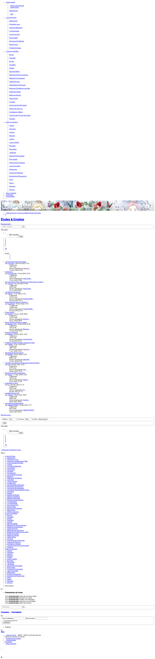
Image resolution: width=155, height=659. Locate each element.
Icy (8, 385)
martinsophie (12, 273)
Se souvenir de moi (11, 620)
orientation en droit (11, 383)
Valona (10, 294)
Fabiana (10, 334)
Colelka (10, 344)
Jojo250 (10, 283)
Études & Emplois (12, 219)
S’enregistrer (16, 612)
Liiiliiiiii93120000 (13, 405)
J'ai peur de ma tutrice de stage (15, 262)
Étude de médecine (11, 332)
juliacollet (26, 359)
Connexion (5, 612)
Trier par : (21, 419)
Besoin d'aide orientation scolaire (16, 322)
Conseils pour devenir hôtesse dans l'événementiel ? (22, 363)
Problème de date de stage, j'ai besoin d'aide (20, 343)
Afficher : (5, 419)
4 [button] (5, 243)
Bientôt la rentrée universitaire (15, 373)
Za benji (10, 395)
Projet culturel (9, 312)
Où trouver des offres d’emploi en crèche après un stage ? (24, 282)
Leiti (9, 364)
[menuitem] (16, 6)
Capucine (26, 268)
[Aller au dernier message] (30, 268)
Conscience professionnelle (14, 403)
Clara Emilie (27, 278)
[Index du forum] (22, 207)
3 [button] (5, 242)
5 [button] (5, 245)
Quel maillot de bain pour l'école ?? (16, 302)
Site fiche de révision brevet (14, 353)
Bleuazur (26, 329)
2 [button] (5, 240)
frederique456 (28, 299)
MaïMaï (10, 354)
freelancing (9, 272)
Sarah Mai (11, 304)
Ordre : (36, 419)
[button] (5, 233)
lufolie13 (10, 314)
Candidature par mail (12, 393)
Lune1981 (11, 263)
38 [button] (6, 248)
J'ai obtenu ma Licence (12, 292)
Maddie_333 (12, 324)
